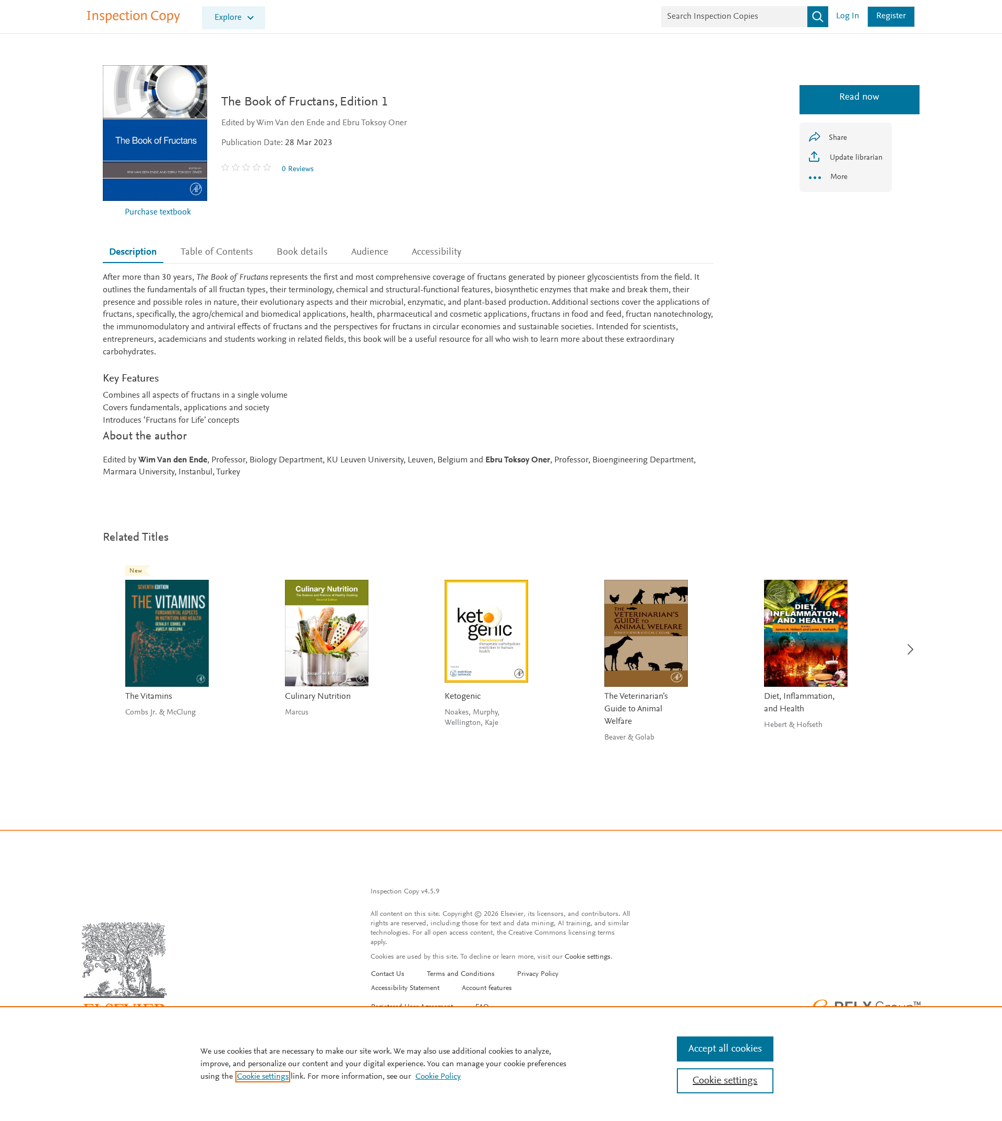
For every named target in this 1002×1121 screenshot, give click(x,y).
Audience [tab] (369, 252)
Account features (487, 988)
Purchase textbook (158, 212)
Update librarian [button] (855, 158)
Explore (228, 18)
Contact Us (387, 974)
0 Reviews (298, 169)
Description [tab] (133, 252)
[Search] (817, 16)
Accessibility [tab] (436, 252)
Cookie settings (588, 957)
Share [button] (838, 138)
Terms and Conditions (461, 974)
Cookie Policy (438, 1076)
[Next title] (908, 643)
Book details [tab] (302, 252)
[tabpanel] (408, 375)
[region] (501, 1063)
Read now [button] (846, 97)
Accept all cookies (725, 1049)
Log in (847, 16)
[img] (247, 169)
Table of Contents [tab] (217, 252)
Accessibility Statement (405, 988)
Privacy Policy (537, 974)
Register (891, 16)
